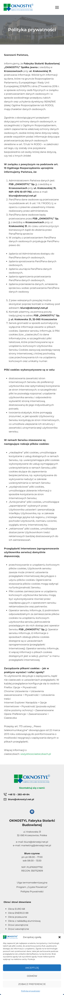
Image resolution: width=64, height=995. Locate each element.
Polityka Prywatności (32, 891)
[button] (59, 937)
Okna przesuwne (17, 916)
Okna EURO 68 (16, 908)
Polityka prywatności (30, 991)
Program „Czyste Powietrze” (32, 887)
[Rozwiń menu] (56, 7)
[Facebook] (32, 811)
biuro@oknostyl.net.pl (36, 841)
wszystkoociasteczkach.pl (35, 754)
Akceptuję (32, 967)
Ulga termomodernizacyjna (32, 882)
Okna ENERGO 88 (18, 912)
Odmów (32, 975)
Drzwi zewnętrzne (18, 925)
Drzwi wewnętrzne (18, 929)
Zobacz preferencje (32, 984)
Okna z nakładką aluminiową (24, 920)
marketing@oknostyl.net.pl (36, 845)
